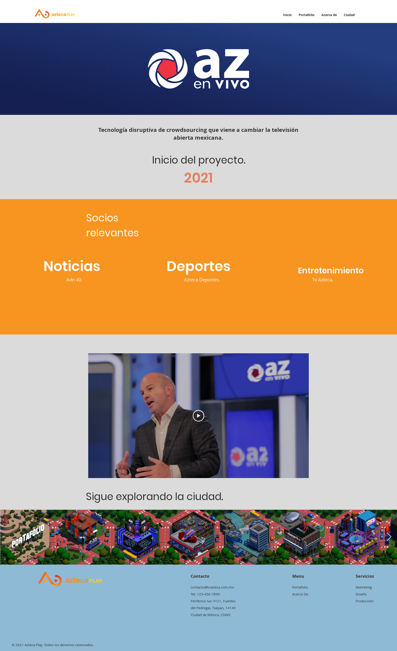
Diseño (361, 594)
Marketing (364, 587)
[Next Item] (389, 536)
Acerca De (300, 594)
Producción (365, 601)
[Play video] (198, 416)
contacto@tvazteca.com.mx (212, 587)
